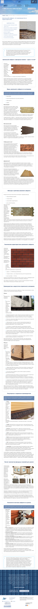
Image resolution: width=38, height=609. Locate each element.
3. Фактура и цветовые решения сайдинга (10, 29)
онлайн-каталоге (16, 558)
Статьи (7, 15)
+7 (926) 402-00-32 (17, 8)
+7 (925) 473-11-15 (6, 8)
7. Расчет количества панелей (8, 36)
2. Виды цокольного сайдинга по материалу (10, 27)
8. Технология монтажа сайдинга (8, 37)
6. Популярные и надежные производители (10, 34)
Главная (3, 15)
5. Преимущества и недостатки (8, 33)
